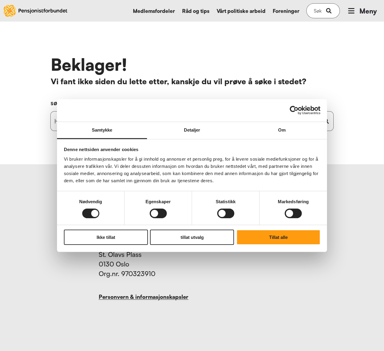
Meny (368, 11)
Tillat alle (278, 237)
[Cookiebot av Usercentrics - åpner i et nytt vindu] (294, 110)
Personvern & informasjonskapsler (143, 296)
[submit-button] (328, 10)
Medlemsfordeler (154, 11)
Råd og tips (195, 11)
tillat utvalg (192, 237)
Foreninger (286, 11)
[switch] (158, 213)
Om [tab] (282, 129)
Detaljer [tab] (192, 129)
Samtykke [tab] (102, 129)
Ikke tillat (106, 237)
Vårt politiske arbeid (241, 11)
